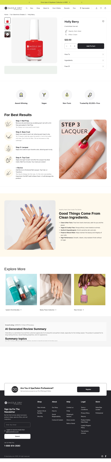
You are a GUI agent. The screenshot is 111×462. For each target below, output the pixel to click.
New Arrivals (78, 310)
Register (88, 389)
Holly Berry (31, 14)
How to (54, 411)
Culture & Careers (57, 420)
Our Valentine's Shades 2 (18, 14)
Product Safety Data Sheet (85, 421)
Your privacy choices (85, 432)
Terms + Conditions (84, 408)
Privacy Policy (85, 413)
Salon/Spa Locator (99, 408)
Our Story (55, 407)
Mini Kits (40, 416)
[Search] (26, 8)
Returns (83, 416)
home (6, 14)
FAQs (68, 411)
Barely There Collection (47, 310)
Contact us (70, 407)
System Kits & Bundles (13, 310)
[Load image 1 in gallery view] (7, 20)
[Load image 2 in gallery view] (7, 27)
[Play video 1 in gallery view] (7, 34)
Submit (17, 436)
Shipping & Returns (70, 415)
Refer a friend (71, 423)
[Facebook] (106, 456)
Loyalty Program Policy (86, 426)
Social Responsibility (56, 415)
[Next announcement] (82, 2)
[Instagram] (102, 456)
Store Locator (71, 420)
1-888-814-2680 (12, 445)
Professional (99, 413)
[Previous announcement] (29, 2)
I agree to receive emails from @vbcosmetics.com (15, 431)
